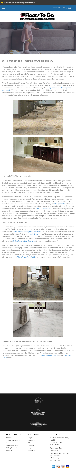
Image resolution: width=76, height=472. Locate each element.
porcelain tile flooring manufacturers (27, 231)
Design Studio (59, 204)
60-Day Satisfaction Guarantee (24, 241)
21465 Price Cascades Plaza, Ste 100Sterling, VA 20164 (59, 440)
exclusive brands (36, 234)
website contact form (49, 355)
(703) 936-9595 (55, 444)
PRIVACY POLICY (48, 470)
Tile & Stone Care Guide (26, 257)
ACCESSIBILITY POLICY (60, 470)
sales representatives (44, 208)
